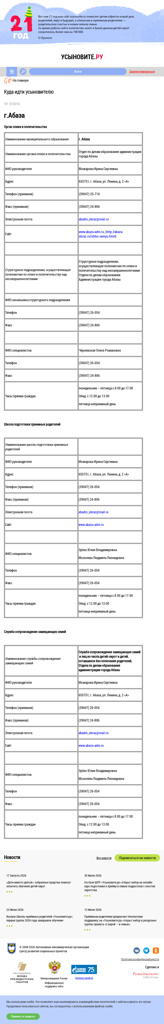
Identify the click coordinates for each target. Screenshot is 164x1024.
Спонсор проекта (84, 978)
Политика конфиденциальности (140, 959)
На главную (21, 80)
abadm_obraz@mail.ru (94, 219)
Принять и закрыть (23, 1016)
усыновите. (82, 57)
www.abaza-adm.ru (91, 231)
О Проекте (45, 38)
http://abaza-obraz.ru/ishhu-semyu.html (101, 233)
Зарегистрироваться (142, 71)
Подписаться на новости (137, 858)
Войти (78, 71)
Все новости (104, 858)
